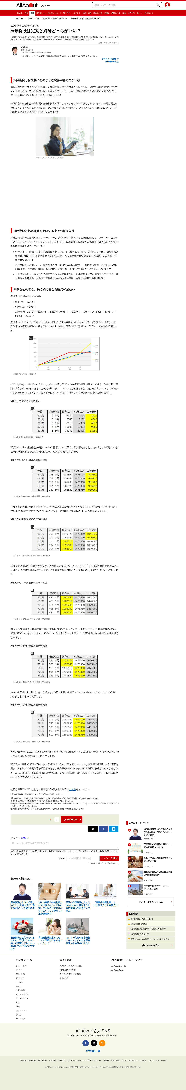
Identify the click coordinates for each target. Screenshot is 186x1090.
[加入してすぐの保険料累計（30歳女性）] (64, 420)
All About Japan (117, 970)
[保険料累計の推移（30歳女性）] (64, 354)
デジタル (19, 982)
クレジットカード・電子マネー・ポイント (64, 13)
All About (19, 19)
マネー (45, 6)
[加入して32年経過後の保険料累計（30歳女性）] (64, 539)
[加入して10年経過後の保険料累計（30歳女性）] (64, 479)
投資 (26, 13)
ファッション (21, 1011)
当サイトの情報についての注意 (134, 1060)
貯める (20, 13)
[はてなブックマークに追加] (113, 829)
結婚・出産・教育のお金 (92, 13)
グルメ (18, 1015)
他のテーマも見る (151, 945)
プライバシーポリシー (76, 1060)
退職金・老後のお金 (112, 13)
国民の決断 (64, 978)
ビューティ (20, 978)
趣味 (18, 1007)
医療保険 (46, 19)
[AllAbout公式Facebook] (85, 1043)
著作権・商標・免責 (111, 1060)
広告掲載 (52, 1060)
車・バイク (20, 1019)
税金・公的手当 (128, 13)
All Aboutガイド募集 (67, 970)
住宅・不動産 (21, 966)
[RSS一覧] (102, 1043)
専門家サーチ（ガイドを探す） (72, 966)
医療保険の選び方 (60, 19)
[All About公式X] (94, 1043)
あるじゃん (149, 13)
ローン (139, 13)
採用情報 (32, 1060)
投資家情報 (42, 1060)
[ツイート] (93, 829)
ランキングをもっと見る (151, 901)
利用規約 (61, 1060)
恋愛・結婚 (20, 990)
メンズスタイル (22, 998)
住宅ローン (40, 13)
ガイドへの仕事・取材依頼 (70, 974)
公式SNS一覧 (93, 1051)
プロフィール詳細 (109, 59)
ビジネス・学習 (22, 994)
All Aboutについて (94, 1060)
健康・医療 (20, 974)
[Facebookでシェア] (103, 829)
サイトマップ (154, 1060)
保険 (32, 13)
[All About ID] (167, 5)
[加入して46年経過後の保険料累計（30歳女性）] (64, 665)
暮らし (18, 986)
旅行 (18, 1002)
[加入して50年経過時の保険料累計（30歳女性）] (64, 725)
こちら (72, 789)
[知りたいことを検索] (158, 5)
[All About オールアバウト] (27, 5)
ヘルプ (164, 1060)
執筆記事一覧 (110, 62)
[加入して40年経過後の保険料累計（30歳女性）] (64, 602)
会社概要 (22, 1060)
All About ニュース (118, 966)
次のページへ (71, 819)
